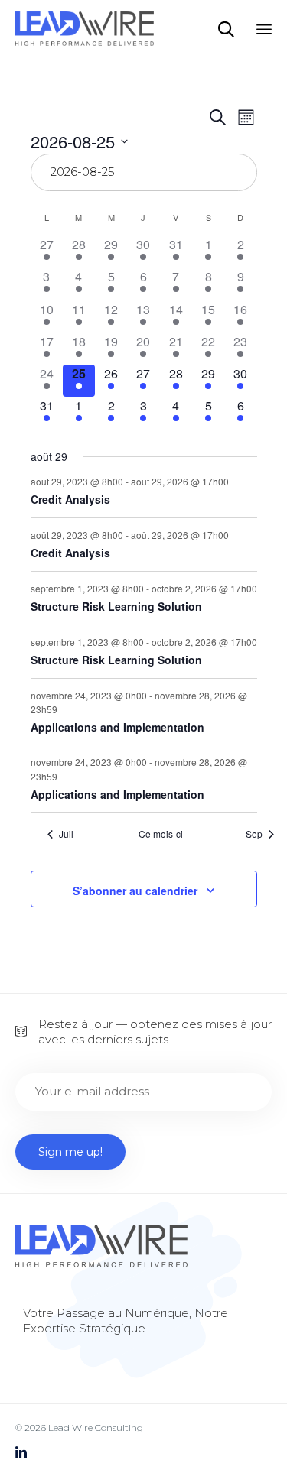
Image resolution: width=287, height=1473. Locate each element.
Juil (66, 834)
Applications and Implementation (117, 727)
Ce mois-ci (161, 834)
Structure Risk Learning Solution (116, 606)
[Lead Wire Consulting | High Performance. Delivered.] (84, 28)
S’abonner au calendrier (135, 890)
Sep (254, 834)
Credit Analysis (70, 499)
